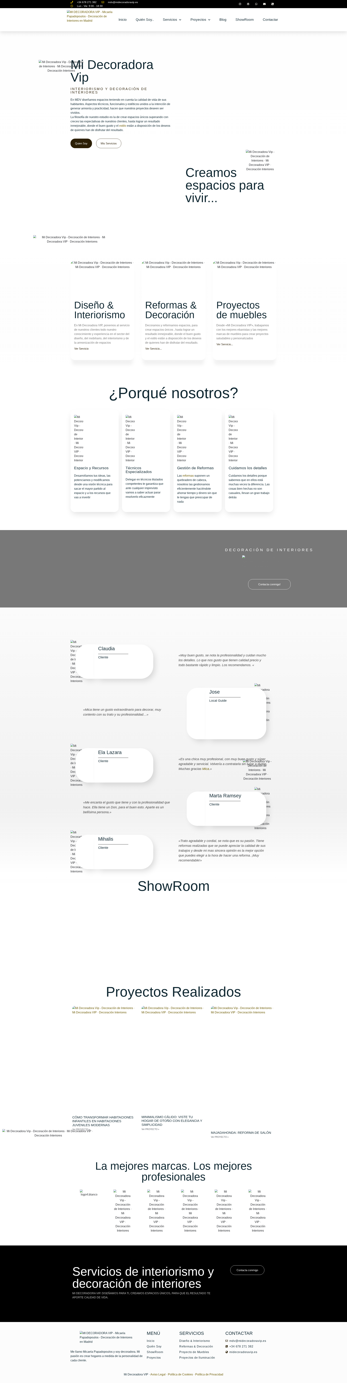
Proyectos (198, 19)
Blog (222, 19)
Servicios (170, 19)
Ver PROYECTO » (150, 1129)
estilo (122, 125)
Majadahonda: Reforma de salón (241, 1132)
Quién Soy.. (145, 19)
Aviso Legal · (158, 1374)
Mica (205, 769)
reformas (188, 475)
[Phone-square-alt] (272, 4)
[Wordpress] (248, 4)
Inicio (123, 19)
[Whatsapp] (256, 4)
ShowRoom (244, 19)
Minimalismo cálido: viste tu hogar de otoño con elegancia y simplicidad (172, 1121)
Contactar (270, 19)
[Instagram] (240, 4)
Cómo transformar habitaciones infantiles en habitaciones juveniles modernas (102, 1121)
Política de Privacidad (209, 1374)
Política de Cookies (180, 1374)
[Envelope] (264, 4)
